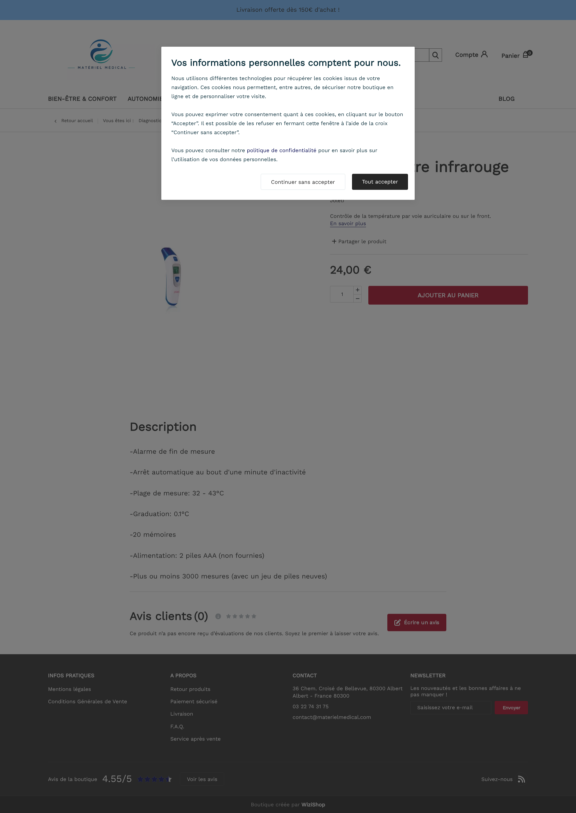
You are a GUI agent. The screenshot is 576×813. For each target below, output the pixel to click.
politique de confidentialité (281, 150)
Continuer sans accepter (303, 182)
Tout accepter (380, 181)
